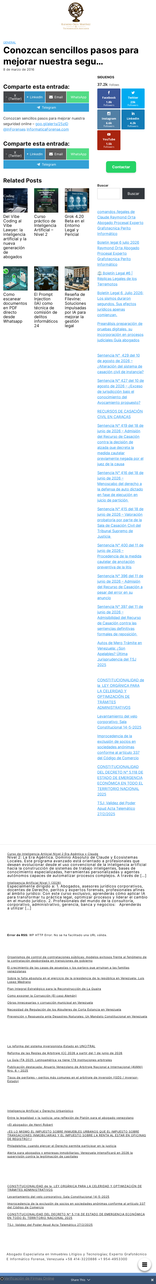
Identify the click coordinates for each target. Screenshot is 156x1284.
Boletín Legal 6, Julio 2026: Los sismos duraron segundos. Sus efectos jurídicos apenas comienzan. (120, 304)
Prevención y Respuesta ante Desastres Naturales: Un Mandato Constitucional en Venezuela (77, 1016)
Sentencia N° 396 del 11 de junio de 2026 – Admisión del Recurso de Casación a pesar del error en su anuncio (120, 587)
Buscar (102, 185)
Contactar (121, 167)
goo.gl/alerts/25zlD (51, 124)
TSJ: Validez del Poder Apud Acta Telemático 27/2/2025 (116, 808)
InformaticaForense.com (48, 129)
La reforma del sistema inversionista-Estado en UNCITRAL (51, 1046)
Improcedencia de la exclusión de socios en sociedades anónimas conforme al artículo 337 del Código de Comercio (118, 747)
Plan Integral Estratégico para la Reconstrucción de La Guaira (54, 988)
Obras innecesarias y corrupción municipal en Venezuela (50, 1002)
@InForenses (14, 129)
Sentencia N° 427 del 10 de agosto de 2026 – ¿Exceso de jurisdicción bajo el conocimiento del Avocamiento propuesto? (120, 391)
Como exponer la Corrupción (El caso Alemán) (42, 995)
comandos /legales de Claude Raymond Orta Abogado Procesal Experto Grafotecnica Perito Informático (120, 223)
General (9, 42)
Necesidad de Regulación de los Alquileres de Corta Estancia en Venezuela (64, 1009)
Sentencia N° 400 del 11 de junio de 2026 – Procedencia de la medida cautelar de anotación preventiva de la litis (120, 556)
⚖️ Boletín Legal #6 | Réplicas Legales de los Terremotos (117, 278)
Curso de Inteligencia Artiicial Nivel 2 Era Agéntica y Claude (52, 854)
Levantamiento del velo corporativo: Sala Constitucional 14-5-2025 (119, 721)
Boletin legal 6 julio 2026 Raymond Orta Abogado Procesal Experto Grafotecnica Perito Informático (118, 253)
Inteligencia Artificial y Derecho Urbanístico (40, 1110)
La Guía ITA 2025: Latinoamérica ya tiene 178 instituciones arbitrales (59, 1060)
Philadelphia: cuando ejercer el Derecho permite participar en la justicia (61, 1145)
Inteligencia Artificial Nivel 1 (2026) (34, 882)
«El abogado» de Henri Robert (30, 1124)
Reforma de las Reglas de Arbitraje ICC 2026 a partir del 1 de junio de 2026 (64, 1053)
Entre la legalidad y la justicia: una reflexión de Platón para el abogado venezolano (70, 1117)
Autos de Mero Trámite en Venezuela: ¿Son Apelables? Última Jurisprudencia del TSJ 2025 (119, 654)
